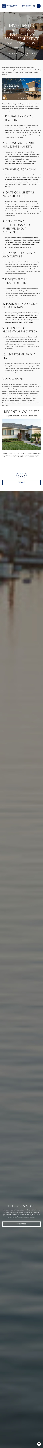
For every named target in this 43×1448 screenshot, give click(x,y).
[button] (21, 89)
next (24, 475)
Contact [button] (26, 6)
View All (21, 482)
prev (18, 475)
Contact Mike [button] (21, 1224)
